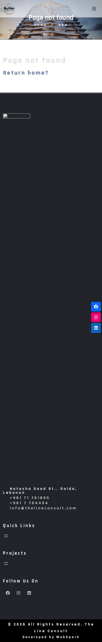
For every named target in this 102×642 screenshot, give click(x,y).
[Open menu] (6, 536)
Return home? (26, 73)
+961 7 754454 (29, 503)
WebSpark (68, 637)
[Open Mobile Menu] (94, 9)
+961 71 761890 (30, 497)
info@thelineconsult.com (43, 508)
